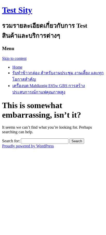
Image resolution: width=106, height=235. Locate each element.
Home (17, 67)
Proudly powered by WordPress (28, 146)
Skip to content (14, 58)
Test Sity (17, 10)
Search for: (11, 141)
